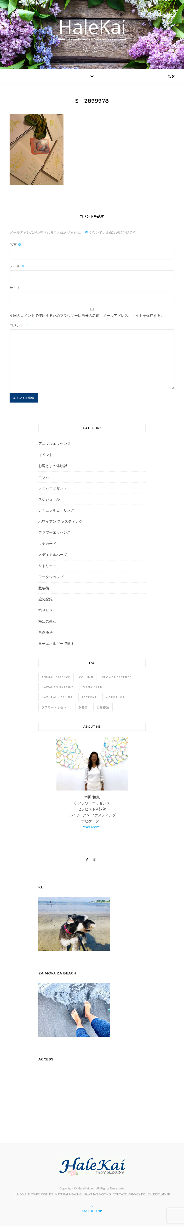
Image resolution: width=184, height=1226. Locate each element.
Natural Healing (57, 697)
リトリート (47, 565)
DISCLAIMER (161, 1194)
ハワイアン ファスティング (60, 521)
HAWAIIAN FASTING (97, 1194)
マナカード (47, 543)
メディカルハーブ (52, 554)
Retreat (89, 697)
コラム (43, 476)
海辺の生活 (47, 621)
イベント (45, 454)
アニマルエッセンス (54, 443)
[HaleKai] (92, 1167)
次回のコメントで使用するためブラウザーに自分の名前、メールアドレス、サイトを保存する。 (87, 315)
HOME (21, 1194)
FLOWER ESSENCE (40, 1194)
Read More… (92, 826)
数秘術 (43, 588)
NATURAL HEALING (68, 1194)
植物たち (45, 610)
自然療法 (45, 632)
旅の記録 (45, 599)
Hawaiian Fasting (58, 687)
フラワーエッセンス (54, 532)
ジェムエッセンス (52, 487)
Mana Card (93, 687)
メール (17, 265)
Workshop (115, 697)
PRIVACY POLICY (139, 1194)
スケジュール (49, 499)
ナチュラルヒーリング (56, 510)
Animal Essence (56, 677)
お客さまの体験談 (52, 465)
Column (86, 677)
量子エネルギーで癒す (56, 643)
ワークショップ (50, 576)
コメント (19, 325)
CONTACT (119, 1194)
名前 (15, 244)
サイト (15, 287)
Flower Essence (117, 677)
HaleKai (92, 26)
